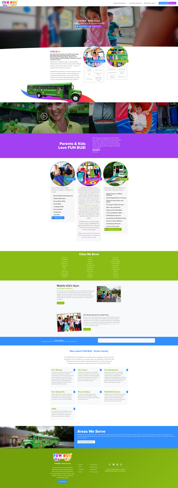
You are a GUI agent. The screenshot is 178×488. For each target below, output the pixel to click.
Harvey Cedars (64, 273)
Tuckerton (115, 277)
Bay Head (64, 261)
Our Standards (58, 391)
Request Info (172, 3)
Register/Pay (96, 26)
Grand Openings (121, 69)
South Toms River (115, 269)
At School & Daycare (120, 3)
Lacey (90, 257)
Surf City (116, 273)
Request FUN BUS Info (86, 442)
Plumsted (115, 257)
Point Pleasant (115, 259)
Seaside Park (116, 265)
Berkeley (64, 267)
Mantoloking (90, 271)
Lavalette (90, 263)
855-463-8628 (163, 3)
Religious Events (121, 77)
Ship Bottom (116, 267)
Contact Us (81, 469)
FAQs (54, 408)
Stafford (116, 271)
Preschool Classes (89, 69)
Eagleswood (65, 271)
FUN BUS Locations (114, 229)
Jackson (65, 277)
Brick (64, 269)
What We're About (149, 3)
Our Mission (57, 369)
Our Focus (82, 369)
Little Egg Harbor (90, 265)
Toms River (115, 275)
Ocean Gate (90, 275)
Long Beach (90, 267)
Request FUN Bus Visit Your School (99, 79)
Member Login (94, 472)
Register (81, 472)
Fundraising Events (121, 72)
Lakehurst (90, 259)
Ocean (90, 273)
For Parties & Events (135, 3)
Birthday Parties (112, 69)
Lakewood (90, 261)
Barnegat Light (64, 259)
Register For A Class (98, 74)
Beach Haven (64, 263)
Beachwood (65, 265)
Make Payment (94, 467)
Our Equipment (111, 369)
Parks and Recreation (112, 76)
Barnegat (64, 257)
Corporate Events (112, 72)
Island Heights (64, 275)
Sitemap (81, 464)
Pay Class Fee (89, 79)
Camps (89, 74)
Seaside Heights (116, 263)
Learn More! (60, 303)
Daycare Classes (98, 70)
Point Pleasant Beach (115, 261)
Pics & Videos (84, 391)
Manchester (90, 269)
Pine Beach (90, 277)
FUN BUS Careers (112, 391)
